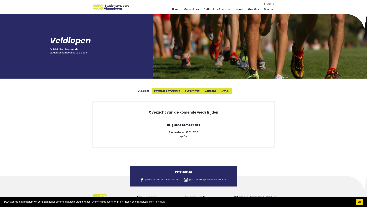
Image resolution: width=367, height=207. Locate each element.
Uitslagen (210, 90)
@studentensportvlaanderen (161, 179)
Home (175, 9)
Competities (191, 9)
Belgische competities (167, 90)
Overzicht (143, 90)
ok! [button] (359, 202)
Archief (225, 90)
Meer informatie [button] (157, 202)
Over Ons (253, 9)
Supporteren (192, 90)
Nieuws (239, 9)
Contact (269, 9)
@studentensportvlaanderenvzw (208, 179)
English (270, 3)
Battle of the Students (217, 9)
